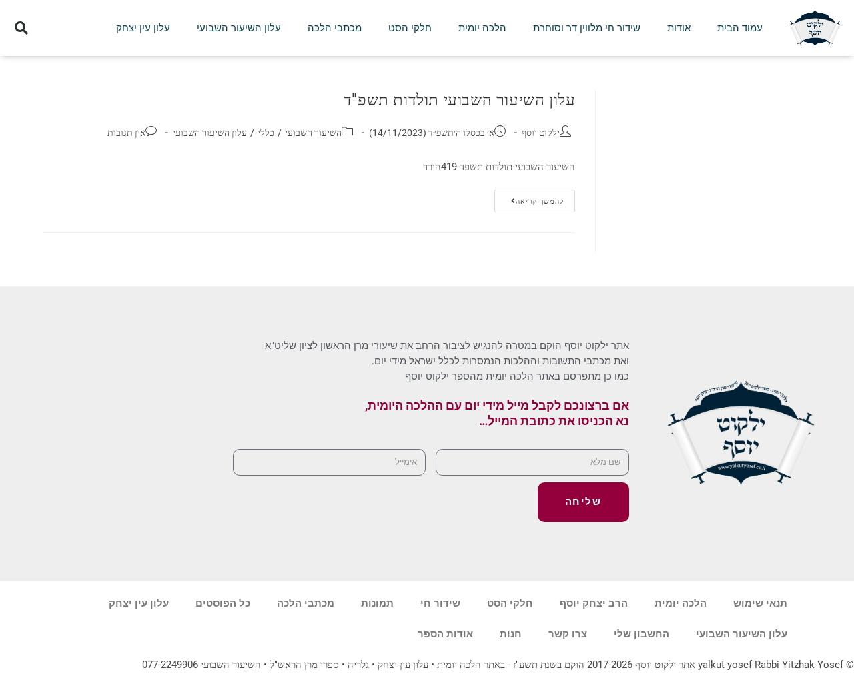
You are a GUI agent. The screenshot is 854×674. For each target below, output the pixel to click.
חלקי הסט (410, 28)
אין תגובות (126, 132)
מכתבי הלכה (335, 28)
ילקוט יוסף (541, 132)
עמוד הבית (740, 28)
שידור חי (440, 603)
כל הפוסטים (222, 603)
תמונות (377, 603)
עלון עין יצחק (143, 28)
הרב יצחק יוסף (594, 603)
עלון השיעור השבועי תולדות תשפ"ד (460, 100)
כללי (266, 132)
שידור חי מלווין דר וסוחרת (586, 28)
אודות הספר (445, 634)
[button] (21, 28)
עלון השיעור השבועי (239, 28)
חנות (511, 634)
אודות (679, 28)
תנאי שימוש (760, 603)
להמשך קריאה (529, 198)
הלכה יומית (482, 28)
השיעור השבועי (313, 132)
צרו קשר (567, 634)
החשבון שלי (641, 634)
